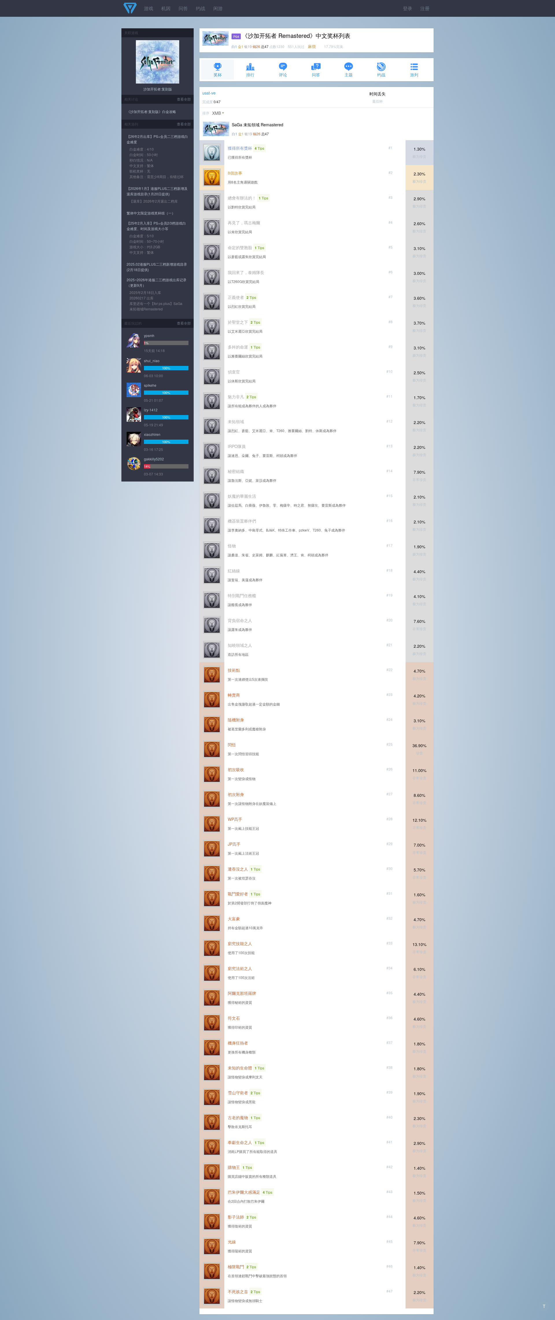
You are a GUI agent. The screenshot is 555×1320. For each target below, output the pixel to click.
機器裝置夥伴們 (242, 521)
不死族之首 (238, 1291)
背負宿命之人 (240, 620)
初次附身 (236, 794)
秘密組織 (236, 471)
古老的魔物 (238, 1117)
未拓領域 (236, 421)
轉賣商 (234, 695)
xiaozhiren (152, 434)
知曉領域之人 (240, 645)
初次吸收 (236, 769)
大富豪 (234, 918)
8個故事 (235, 173)
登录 (407, 8)
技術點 (234, 670)
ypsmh (149, 335)
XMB (216, 113)
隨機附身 (236, 720)
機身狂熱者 (238, 1043)
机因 (166, 8)
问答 (183, 8)
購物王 (234, 1167)
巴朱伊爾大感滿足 (244, 1192)
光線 (232, 1242)
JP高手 (234, 844)
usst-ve (209, 93)
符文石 (234, 1018)
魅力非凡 (236, 396)
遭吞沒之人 (238, 869)
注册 (425, 8)
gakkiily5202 (154, 458)
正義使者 (236, 297)
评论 (283, 74)
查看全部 (184, 99)
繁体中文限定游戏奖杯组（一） (151, 212)
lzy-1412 (151, 409)
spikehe (150, 385)
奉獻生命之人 (240, 1142)
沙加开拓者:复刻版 (157, 88)
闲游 (218, 8)
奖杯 (218, 74)
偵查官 (234, 372)
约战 (200, 8)
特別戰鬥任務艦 (242, 595)
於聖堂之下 (238, 322)
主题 (349, 74)
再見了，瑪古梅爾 (244, 222)
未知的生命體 (240, 1068)
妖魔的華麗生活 (242, 496)
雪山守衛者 (238, 1092)
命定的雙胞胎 (240, 247)
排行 (250, 74)
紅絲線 (234, 570)
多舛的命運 (238, 347)
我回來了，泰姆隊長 (246, 272)
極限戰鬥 (236, 1266)
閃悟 (232, 744)
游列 (414, 74)
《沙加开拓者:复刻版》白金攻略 (151, 111)
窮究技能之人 (240, 943)
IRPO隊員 (237, 446)
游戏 (148, 8)
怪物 (232, 546)
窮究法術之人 (240, 968)
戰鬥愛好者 (238, 894)
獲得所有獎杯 (240, 148)
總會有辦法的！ (242, 198)
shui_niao (152, 360)
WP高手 (235, 819)
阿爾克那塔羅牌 (242, 993)
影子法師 (236, 1217)
